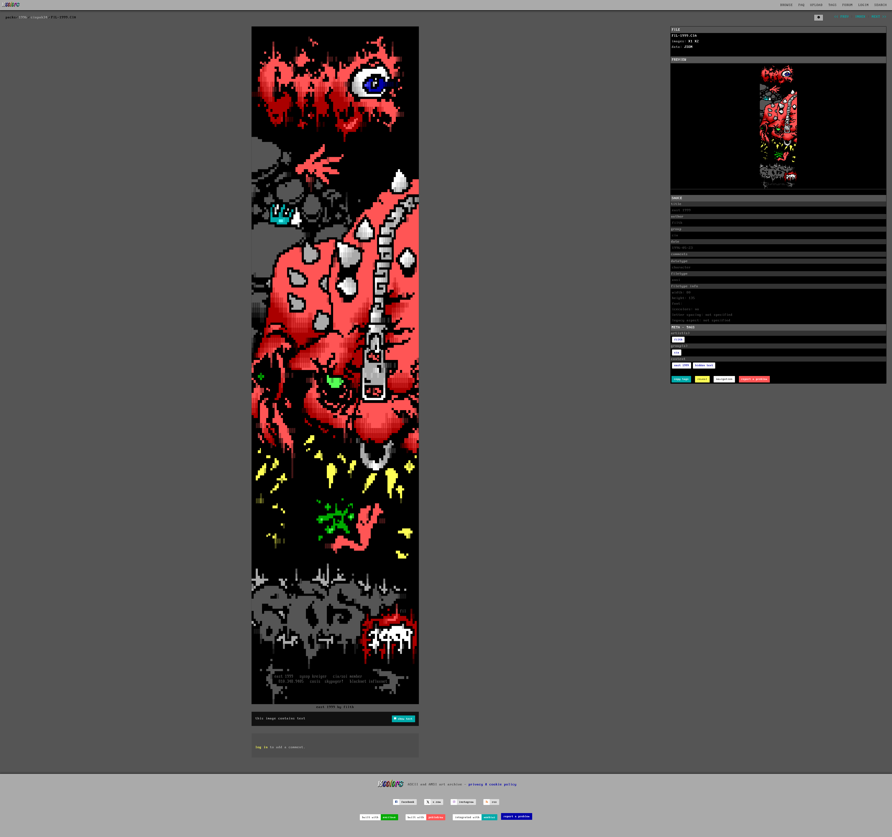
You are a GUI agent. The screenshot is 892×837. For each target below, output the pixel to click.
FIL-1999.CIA (684, 36)
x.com (437, 802)
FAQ (801, 5)
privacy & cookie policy (493, 784)
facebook (407, 802)
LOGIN (863, 5)
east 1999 (681, 365)
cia (676, 352)
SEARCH (880, 5)
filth (678, 339)
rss (494, 802)
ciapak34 (39, 17)
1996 (23, 17)
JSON (688, 47)
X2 (697, 41)
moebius (489, 817)
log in (261, 747)
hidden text (704, 365)
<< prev (841, 17)
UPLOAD (816, 5)
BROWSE (786, 5)
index (860, 17)
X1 (691, 41)
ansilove (389, 817)
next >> (879, 17)
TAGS (832, 5)
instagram (466, 802)
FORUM (847, 5)
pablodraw (436, 817)
